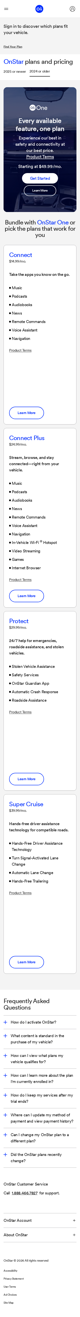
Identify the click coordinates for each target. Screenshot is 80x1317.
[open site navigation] (6, 9)
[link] (40, 190)
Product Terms (40, 156)
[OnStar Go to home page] (39, 9)
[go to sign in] (72, 9)
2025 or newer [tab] (15, 71)
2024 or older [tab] (40, 71)
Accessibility (10, 1270)
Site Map (9, 1302)
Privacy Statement (14, 1278)
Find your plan (13, 46)
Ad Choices (10, 1294)
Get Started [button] (40, 178)
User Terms (10, 1286)
